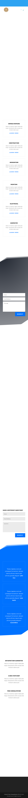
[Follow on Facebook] (4, 764)
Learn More (14, 133)
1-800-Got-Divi (12, 83)
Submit (20, 314)
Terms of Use (7, 794)
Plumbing (8, 363)
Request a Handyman (12, 72)
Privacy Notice (14, 794)
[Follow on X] (8, 764)
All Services (14, 242)
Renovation (9, 367)
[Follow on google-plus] (19, 764)
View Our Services (13, 756)
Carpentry (8, 356)
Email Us (14, 721)
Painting (8, 359)
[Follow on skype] (15, 764)
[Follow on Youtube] (11, 764)
